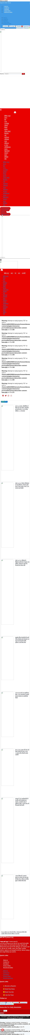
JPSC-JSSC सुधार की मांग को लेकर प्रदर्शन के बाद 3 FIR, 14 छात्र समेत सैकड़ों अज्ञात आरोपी (22, 752)
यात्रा (5, 141)
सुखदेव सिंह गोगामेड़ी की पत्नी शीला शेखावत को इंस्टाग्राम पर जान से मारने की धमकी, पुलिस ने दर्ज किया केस (22, 640)
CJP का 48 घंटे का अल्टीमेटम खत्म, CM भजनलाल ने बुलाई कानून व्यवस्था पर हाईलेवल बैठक (22, 695)
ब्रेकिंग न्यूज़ (7, 116)
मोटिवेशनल (7, 147)
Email (1, 1010)
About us (6, 6)
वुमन (5, 155)
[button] (15, 15)
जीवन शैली (7, 131)
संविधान (6, 143)
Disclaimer (6, 9)
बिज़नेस (6, 133)
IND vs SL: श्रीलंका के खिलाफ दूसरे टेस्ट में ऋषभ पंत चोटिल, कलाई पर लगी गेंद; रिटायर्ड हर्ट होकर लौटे (22, 562)
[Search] (23, 74)
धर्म (5, 135)
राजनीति (6, 123)
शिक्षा (5, 127)
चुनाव (5, 149)
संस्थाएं (6, 153)
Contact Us (6, 7)
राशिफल (6, 139)
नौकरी (6, 125)
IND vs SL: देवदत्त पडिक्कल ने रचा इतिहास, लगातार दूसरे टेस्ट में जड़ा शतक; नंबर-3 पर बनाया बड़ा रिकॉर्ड (22, 485)
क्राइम (6, 129)
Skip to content (4, 0)
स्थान (5, 118)
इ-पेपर (6, 145)
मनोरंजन (6, 137)
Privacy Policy (7, 10)
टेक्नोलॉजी (7, 151)
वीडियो (6, 157)
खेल (5, 159)
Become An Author (8, 12)
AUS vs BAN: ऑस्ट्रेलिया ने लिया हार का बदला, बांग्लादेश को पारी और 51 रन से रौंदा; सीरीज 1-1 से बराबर (22, 408)
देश (5, 120)
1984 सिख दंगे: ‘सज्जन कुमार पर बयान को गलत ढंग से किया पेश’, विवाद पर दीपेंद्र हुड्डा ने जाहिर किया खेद (22, 878)
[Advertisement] (15, 92)
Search (1, 73)
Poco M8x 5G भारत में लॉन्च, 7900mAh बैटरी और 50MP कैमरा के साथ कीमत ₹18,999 (14, 932)
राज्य (5, 122)
